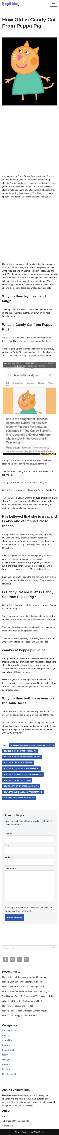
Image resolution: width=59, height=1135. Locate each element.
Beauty (5, 1035)
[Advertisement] (29, 144)
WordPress (39, 1132)
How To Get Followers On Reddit (17, 1006)
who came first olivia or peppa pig (19, 798)
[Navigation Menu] (53, 4)
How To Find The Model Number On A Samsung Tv (26, 991)
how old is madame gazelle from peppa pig (23, 774)
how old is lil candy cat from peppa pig (21, 768)
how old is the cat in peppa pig (17, 780)
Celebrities (7, 1040)
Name (8, 833)
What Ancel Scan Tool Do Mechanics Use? (22, 1001)
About (5, 1116)
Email (8, 845)
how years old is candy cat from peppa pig (23, 792)
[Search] (53, 948)
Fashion (6, 1045)
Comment (10, 868)
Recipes (6, 1069)
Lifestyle (6, 1059)
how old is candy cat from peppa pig (20, 751)
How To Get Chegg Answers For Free (19, 1015)
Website (9, 857)
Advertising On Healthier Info (15, 1121)
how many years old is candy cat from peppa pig (32, 745)
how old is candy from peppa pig (18, 762)
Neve (17, 1132)
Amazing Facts (9, 1030)
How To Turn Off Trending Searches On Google (24, 977)
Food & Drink (8, 1050)
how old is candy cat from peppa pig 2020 (22, 757)
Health (5, 1055)
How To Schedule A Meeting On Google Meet (23, 986)
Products (6, 1064)
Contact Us (7, 1125)
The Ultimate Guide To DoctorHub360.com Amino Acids (28, 996)
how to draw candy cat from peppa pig (21, 786)
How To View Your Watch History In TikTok (22, 982)
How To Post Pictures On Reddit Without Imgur (24, 1011)
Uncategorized (9, 1074)
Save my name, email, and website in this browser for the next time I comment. (28, 909)
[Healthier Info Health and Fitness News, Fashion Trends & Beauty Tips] (10, 4)
